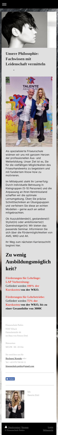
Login (50, 427)
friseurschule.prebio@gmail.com (20, 366)
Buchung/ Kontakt (14, 358)
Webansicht (48, 430)
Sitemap (25, 427)
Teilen (11, 379)
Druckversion (14, 427)
